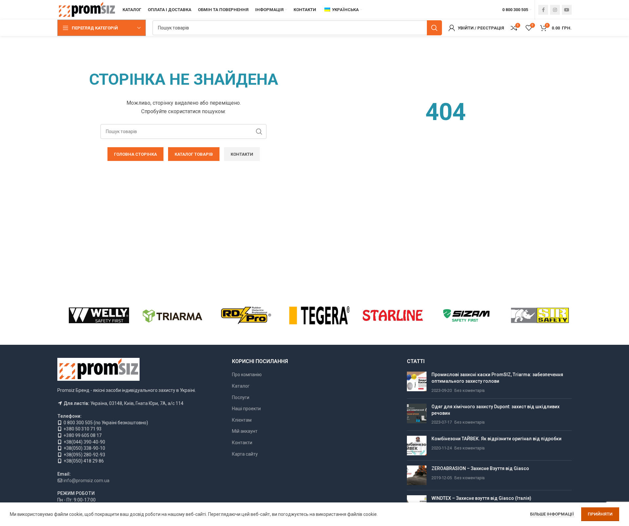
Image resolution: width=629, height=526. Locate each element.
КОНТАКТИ (242, 154)
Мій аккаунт (244, 431)
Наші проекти (246, 408)
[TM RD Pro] (246, 315)
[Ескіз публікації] (417, 383)
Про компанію (247, 374)
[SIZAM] (466, 315)
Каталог (241, 386)
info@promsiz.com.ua (86, 480)
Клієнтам (242, 420)
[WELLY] (99, 315)
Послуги (240, 397)
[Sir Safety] (540, 315)
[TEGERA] (319, 315)
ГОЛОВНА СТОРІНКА (135, 154)
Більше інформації (552, 514)
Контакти (242, 442)
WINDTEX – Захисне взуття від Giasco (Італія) (481, 498)
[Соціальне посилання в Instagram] (555, 10)
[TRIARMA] (172, 315)
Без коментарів (469, 390)
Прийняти (600, 514)
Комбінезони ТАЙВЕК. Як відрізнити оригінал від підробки (496, 438)
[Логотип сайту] (86, 9)
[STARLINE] (392, 315)
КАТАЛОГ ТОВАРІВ (194, 154)
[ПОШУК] (434, 27)
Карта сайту (245, 454)
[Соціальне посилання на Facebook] (543, 10)
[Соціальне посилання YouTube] (567, 10)
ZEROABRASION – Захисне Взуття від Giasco (480, 468)
